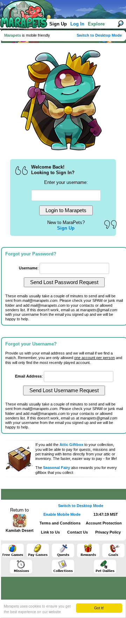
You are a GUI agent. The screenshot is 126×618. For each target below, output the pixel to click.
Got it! (99, 607)
